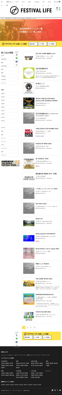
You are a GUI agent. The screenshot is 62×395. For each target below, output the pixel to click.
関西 (2, 371)
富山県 (37, 365)
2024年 (12, 384)
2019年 (35, 384)
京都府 (7, 373)
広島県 (18, 373)
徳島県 (26, 375)
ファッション (22, 355)
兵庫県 (11, 373)
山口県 (22, 375)
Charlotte (58, 393)
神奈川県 (22, 363)
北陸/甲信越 (34, 361)
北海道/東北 (4, 361)
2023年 (17, 384)
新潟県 (32, 363)
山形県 (11, 365)
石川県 (32, 365)
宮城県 (3, 365)
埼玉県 (18, 365)
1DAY (2, 144)
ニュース (17, 3)
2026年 (3, 384)
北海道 (3, 363)
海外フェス (30, 355)
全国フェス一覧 (10, 3)
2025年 (8, 384)
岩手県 (11, 363)
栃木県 (18, 367)
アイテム (49, 3)
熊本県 (37, 375)
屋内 (2, 134)
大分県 (37, 373)
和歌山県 (11, 375)
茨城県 (22, 365)
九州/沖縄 (33, 371)
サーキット (3, 141)
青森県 (7, 363)
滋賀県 (7, 375)
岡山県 (22, 373)
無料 (2, 151)
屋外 (2, 131)
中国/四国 (18, 371)
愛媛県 (22, 377)
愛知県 (51, 363)
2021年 (26, 384)
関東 (17, 361)
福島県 (3, 367)
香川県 (18, 377)
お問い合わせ (26, 390)
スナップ (23, 3)
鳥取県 (18, 375)
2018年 (39, 384)
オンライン (3, 83)
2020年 (30, 384)
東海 (47, 361)
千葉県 (27, 363)
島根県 (26, 373)
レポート (29, 3)
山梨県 (41, 363)
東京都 (18, 363)
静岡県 (47, 363)
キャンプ (3, 138)
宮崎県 (41, 373)
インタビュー (36, 3)
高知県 (26, 377)
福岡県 (41, 375)
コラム (44, 3)
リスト (48, 355)
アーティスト (37, 355)
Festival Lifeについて (6, 390)
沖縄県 (32, 375)
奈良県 (3, 375)
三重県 (47, 365)
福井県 (41, 365)
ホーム (2, 3)
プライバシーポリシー (17, 390)
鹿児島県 (37, 377)
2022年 (21, 384)
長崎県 (32, 377)
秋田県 (7, 365)
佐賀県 (32, 373)
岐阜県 (56, 363)
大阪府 (3, 373)
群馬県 (26, 365)
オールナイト (4, 148)
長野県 (37, 363)
